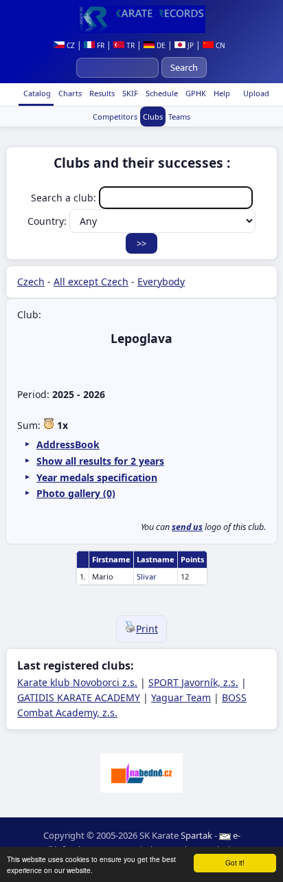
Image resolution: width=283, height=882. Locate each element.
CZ (70, 45)
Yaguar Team (181, 697)
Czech (31, 281)
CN (219, 45)
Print (147, 628)
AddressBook (68, 444)
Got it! (235, 862)
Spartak (196, 835)
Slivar (147, 576)
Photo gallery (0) (75, 493)
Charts (69, 93)
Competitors (115, 116)
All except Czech (91, 281)
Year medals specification (96, 477)
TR (129, 45)
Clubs (153, 116)
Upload (256, 93)
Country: (48, 221)
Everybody (161, 281)
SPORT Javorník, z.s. (193, 682)
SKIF (129, 93)
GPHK (194, 93)
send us (187, 527)
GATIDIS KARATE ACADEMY (78, 697)
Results (101, 93)
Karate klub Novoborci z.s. (77, 682)
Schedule (161, 93)
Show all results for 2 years (100, 460)
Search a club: (65, 197)
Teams (179, 116)
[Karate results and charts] (141, 19)
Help (221, 93)
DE (160, 45)
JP (189, 45)
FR (99, 45)
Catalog (36, 93)
